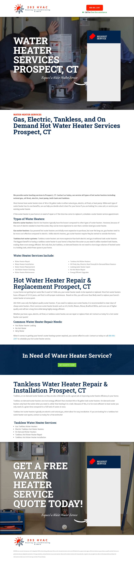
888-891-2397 (94, 8)
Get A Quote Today (67, 365)
